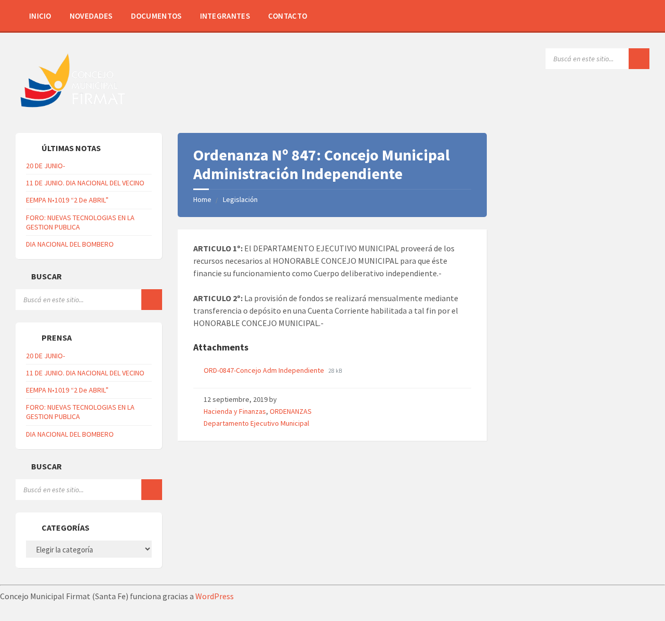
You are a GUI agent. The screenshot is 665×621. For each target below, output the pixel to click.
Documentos (156, 16)
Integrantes (225, 16)
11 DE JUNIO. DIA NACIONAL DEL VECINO (85, 182)
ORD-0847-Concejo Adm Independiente (265, 370)
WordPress (214, 596)
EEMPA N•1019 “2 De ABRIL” (67, 200)
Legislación (240, 199)
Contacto (287, 16)
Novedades (91, 16)
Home (202, 199)
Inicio (40, 16)
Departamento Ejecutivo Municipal (256, 423)
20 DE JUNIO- (45, 165)
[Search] (639, 58)
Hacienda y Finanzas (235, 411)
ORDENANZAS (291, 411)
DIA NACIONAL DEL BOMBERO (70, 244)
